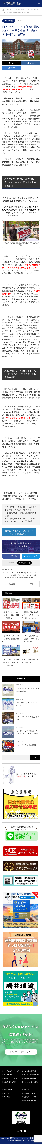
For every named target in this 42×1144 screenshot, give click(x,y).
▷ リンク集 (6, 1097)
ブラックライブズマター (25, 575)
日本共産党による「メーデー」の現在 (27, 704)
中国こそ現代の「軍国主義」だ (27, 745)
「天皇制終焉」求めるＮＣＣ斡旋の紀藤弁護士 (27, 690)
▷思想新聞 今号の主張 (29, 1097)
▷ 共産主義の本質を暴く (30, 1071)
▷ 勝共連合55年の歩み (9, 1078)
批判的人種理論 (23, 577)
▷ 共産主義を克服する (30, 1078)
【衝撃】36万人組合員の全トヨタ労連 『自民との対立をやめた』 (30, 615)
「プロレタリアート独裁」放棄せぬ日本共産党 (10, 639)
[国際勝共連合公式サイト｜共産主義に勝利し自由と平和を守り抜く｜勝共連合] (22, 3)
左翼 (13, 577)
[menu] (38, 3)
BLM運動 (23, 573)
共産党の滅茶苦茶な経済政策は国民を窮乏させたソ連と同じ (10, 662)
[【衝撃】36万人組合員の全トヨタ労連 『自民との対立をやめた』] (31, 603)
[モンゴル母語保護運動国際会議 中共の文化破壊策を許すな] (31, 627)
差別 (16, 577)
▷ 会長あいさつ (7, 1075)
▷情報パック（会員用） (30, 1100)
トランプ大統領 (12, 575)
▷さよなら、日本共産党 (30, 1082)
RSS (25, 1130)
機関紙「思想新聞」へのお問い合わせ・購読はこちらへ (19, 532)
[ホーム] (3, 9)
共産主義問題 (9, 21)
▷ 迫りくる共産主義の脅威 (30, 1075)
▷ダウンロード (7, 1093)
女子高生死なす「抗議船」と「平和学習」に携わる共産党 (27, 732)
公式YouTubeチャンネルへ (21, 1052)
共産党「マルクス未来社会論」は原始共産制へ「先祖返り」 (10, 615)
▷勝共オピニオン (27, 1089)
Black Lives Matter (10, 573)
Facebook (21, 1130)
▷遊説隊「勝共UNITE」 (10, 1082)
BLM (18, 573)
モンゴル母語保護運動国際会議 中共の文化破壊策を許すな (30, 639)
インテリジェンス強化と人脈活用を (27, 718)
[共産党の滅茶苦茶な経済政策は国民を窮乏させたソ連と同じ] (11, 650)
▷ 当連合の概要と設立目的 (10, 1071)
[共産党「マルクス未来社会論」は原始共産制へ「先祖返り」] (11, 603)
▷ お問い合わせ (7, 1089)
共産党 (9, 577)
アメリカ (29, 573)
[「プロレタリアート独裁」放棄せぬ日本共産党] (11, 627)
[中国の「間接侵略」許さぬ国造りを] (31, 650)
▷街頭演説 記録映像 (28, 1093)
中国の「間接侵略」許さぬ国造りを (30, 660)
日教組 (31, 577)
